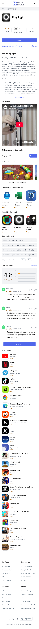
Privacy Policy (26, 591)
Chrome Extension (8, 598)
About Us (24, 598)
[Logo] (18, 3)
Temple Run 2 (26, 570)
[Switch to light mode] (13, 619)
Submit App (6, 601)
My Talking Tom (26, 566)
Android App (6, 594)
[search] (35, 3)
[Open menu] (3, 3)
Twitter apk (6, 573)
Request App (6, 605)
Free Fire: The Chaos (28, 573)
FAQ (3, 591)
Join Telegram (26, 601)
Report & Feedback (28, 605)
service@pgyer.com (28, 608)
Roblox (23, 580)
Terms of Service (27, 594)
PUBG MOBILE (26, 577)
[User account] (18, 619)
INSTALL (19, 40)
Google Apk (6, 566)
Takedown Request (8, 608)
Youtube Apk (6, 580)
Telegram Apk (6, 577)
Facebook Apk (7, 570)
